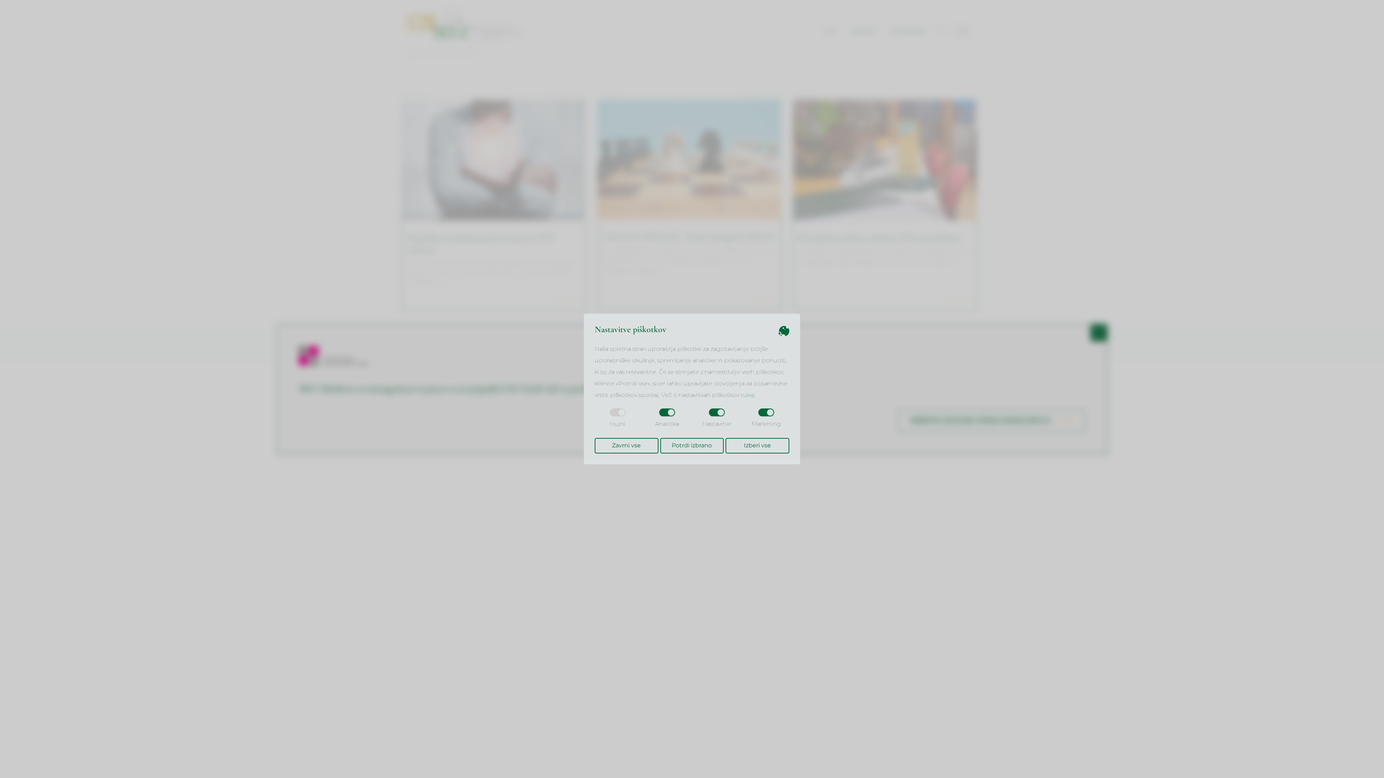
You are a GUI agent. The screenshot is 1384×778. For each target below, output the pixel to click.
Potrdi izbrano (692, 445)
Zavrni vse (626, 445)
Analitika (667, 423)
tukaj (748, 395)
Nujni (617, 423)
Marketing (766, 423)
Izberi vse (757, 445)
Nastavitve (717, 423)
